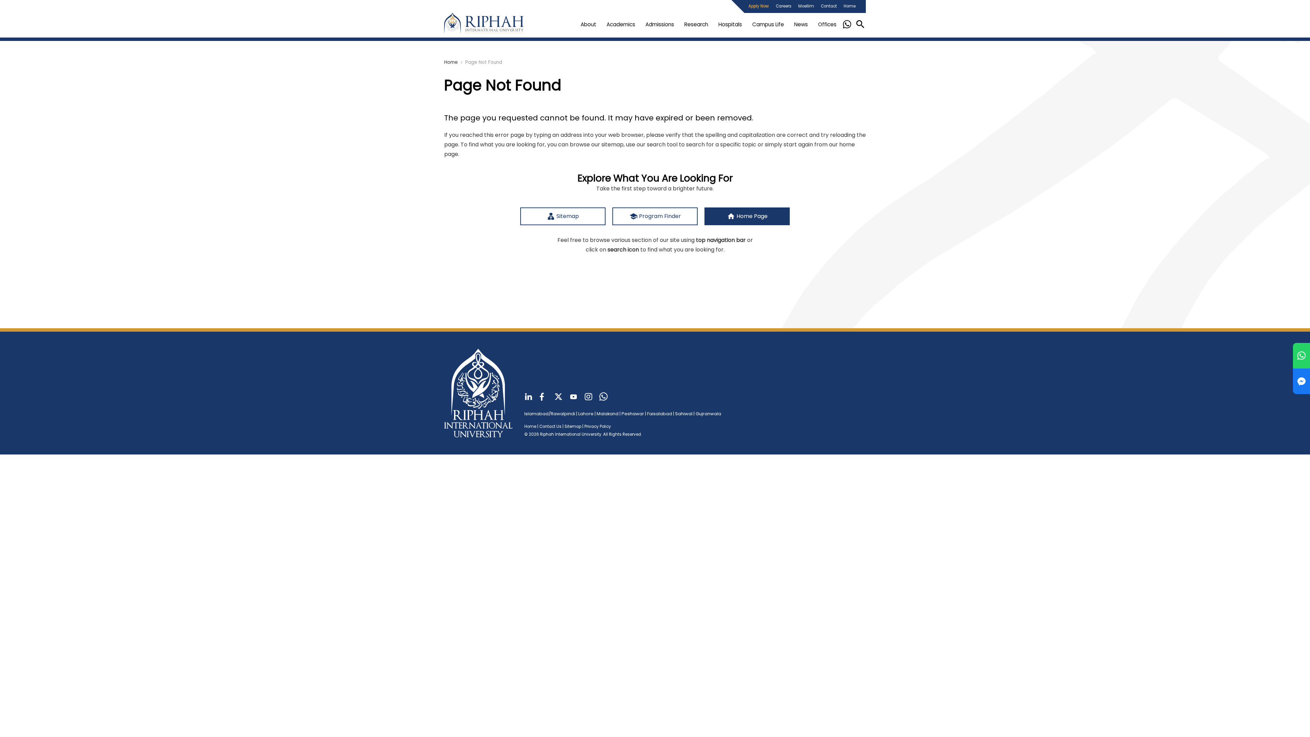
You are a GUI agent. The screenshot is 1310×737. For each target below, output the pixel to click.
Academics (621, 24)
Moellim (806, 6)
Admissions (659, 24)
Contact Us (550, 426)
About (588, 24)
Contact (829, 6)
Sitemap (573, 426)
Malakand (607, 413)
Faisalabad (659, 413)
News (801, 24)
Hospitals (730, 24)
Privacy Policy (597, 426)
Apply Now (758, 6)
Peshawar (633, 413)
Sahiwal (684, 413)
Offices (827, 24)
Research (696, 24)
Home (850, 6)
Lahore (586, 413)
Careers (783, 6)
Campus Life (768, 24)
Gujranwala (708, 413)
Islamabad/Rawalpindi (549, 413)
